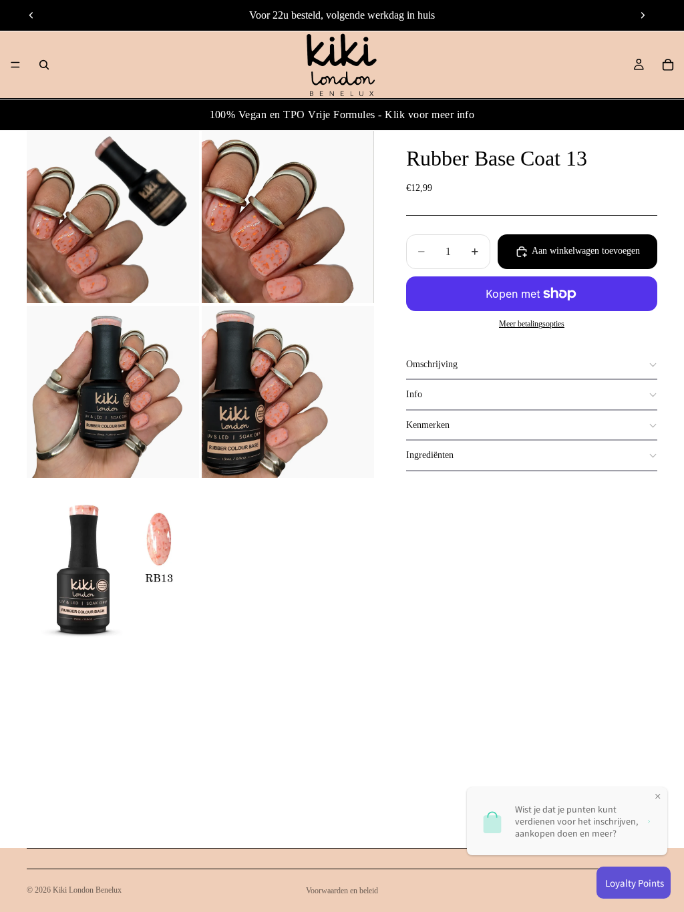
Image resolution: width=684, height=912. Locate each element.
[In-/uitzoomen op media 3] (113, 392)
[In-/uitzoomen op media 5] (113, 567)
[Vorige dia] (31, 15)
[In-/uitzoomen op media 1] (113, 217)
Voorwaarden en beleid (342, 890)
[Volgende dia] (642, 15)
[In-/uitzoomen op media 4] (288, 392)
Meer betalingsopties (531, 324)
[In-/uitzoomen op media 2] (288, 217)
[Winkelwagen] (668, 64)
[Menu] (15, 64)
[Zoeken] (44, 64)
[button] (531, 365)
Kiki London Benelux (87, 890)
